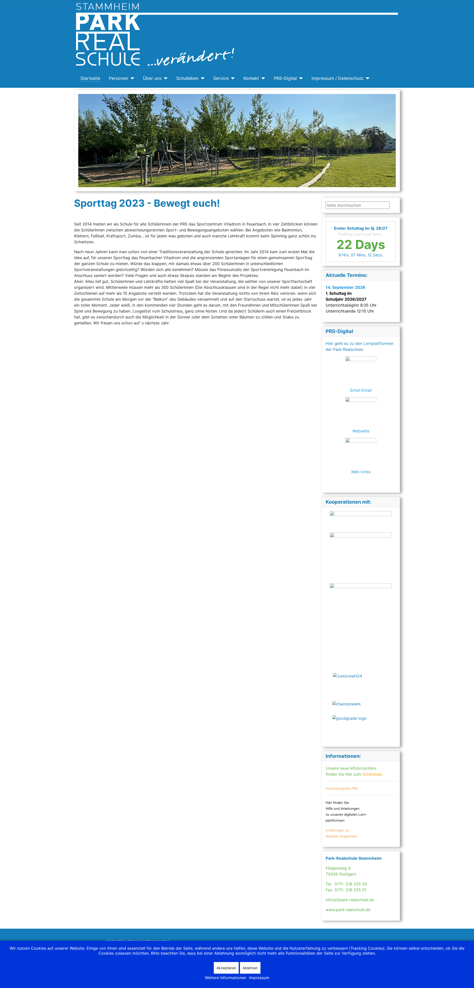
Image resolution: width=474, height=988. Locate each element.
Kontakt (251, 78)
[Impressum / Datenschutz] (367, 78)
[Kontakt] (262, 78)
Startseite (90, 78)
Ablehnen (250, 968)
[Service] (232, 78)
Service (221, 78)
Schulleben (187, 78)
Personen (118, 78)
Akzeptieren (226, 968)
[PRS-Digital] (300, 78)
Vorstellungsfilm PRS (342, 788)
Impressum (259, 977)
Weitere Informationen (225, 977)
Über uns (152, 78)
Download (371, 774)
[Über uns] (164, 78)
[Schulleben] (201, 78)
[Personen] (131, 78)
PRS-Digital (285, 78)
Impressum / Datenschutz (338, 78)
